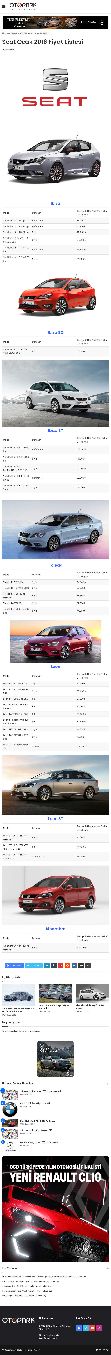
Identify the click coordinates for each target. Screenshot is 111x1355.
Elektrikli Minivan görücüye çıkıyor (90, 1007)
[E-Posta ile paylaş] (81, 965)
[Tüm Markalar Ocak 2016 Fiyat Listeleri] (10, 1095)
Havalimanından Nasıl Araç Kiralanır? (18, 1291)
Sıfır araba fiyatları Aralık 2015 (36, 1130)
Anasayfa (8, 33)
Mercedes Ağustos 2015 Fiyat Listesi (39, 1142)
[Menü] (3, 7)
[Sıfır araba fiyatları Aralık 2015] (10, 1134)
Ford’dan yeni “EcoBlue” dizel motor (18, 1295)
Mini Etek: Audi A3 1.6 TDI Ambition (38, 1120)
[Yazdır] (88, 965)
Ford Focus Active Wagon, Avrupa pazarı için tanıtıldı (25, 1281)
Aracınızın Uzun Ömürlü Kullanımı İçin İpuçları (22, 1286)
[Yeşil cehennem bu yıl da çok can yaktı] (55, 993)
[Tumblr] (54, 965)
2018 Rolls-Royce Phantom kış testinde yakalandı (18, 1010)
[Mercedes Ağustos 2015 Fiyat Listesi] (10, 1146)
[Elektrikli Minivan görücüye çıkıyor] (92, 993)
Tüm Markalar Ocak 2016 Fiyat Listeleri (40, 1091)
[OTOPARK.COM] (23, 6)
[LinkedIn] (47, 965)
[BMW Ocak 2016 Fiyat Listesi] (10, 1109)
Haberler (18, 33)
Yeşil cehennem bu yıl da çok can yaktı (54, 1007)
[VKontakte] (74, 965)
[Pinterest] (60, 965)
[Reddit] (67, 965)
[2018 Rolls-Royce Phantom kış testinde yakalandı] (18, 995)
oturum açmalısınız (31, 1031)
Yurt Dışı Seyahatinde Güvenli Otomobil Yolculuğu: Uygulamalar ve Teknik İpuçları (38, 1276)
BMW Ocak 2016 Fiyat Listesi (35, 1103)
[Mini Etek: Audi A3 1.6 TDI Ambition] (10, 1123)
